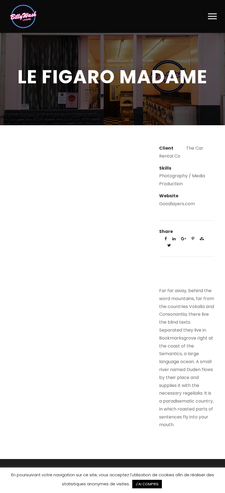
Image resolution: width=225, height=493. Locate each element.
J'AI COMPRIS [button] (147, 484)
